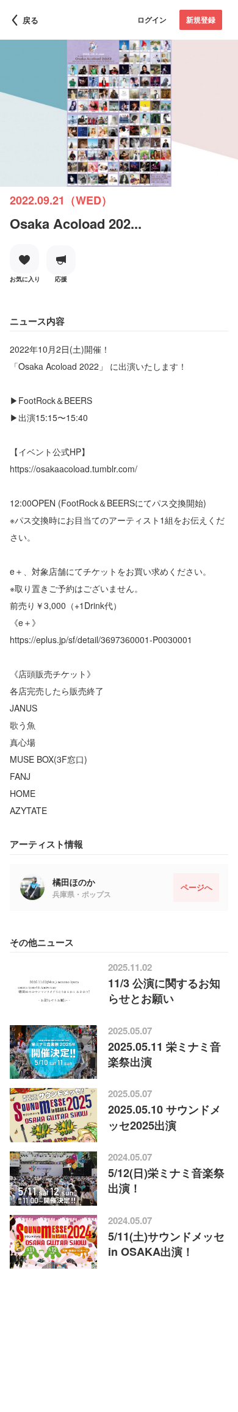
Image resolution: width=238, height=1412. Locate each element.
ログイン (152, 19)
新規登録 (200, 19)
